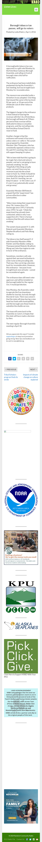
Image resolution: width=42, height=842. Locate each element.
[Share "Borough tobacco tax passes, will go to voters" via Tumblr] (23, 358)
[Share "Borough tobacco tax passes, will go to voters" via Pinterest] (28, 358)
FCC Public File (9, 839)
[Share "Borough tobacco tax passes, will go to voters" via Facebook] (10, 358)
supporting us (11, 336)
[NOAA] (21, 500)
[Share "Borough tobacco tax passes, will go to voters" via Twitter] (14, 358)
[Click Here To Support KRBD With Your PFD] (21, 656)
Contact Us (20, 839)
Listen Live (9, 6)
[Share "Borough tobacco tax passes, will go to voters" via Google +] (19, 358)
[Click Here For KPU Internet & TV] (21, 596)
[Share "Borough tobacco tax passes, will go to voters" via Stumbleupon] (32, 358)
